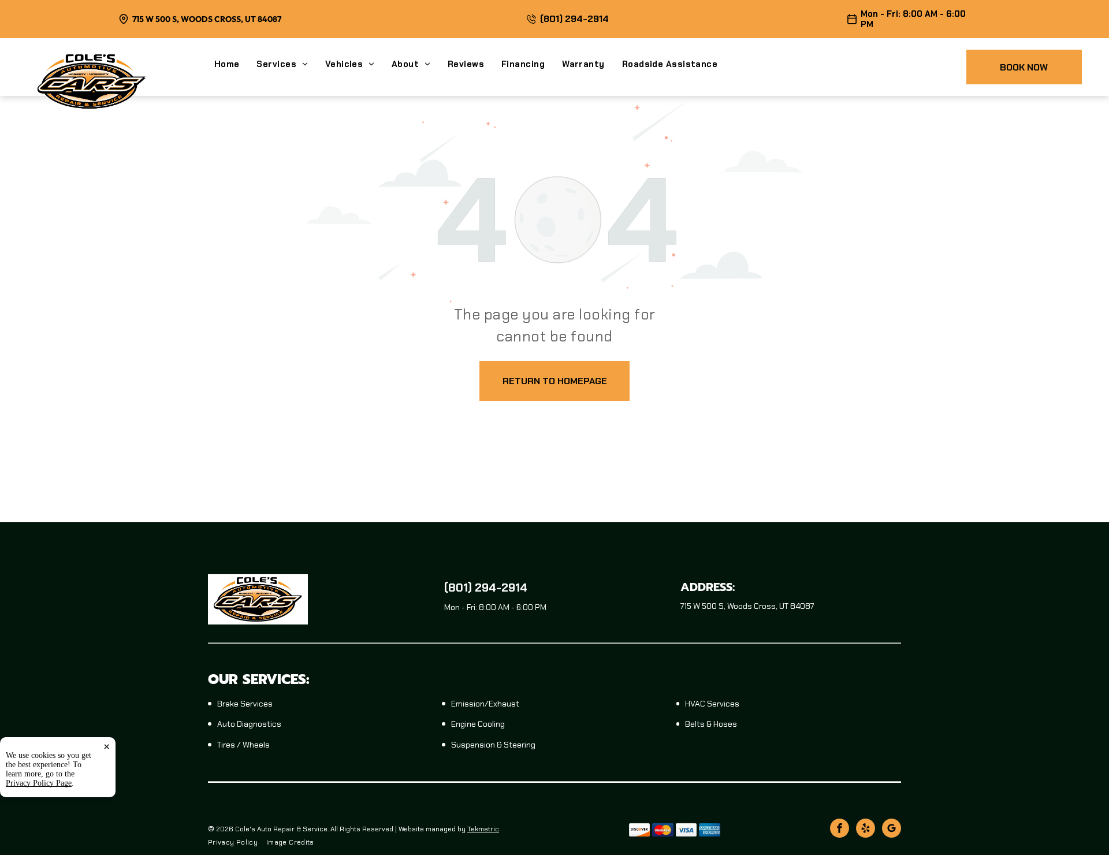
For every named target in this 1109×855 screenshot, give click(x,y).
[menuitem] (235, 64)
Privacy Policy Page (39, 783)
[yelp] (865, 830)
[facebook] (839, 830)
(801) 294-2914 (574, 19)
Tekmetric (483, 829)
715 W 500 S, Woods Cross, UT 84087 (206, 19)
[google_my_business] (891, 830)
